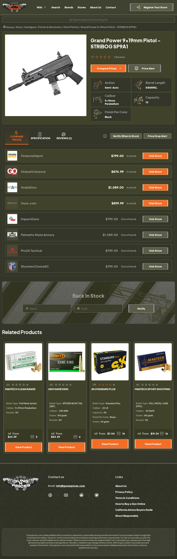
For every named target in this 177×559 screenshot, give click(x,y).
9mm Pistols (70, 27)
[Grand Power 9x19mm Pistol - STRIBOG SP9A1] (45, 75)
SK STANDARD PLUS (103, 389)
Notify (141, 308)
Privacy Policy (124, 491)
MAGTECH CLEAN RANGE (20, 389)
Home (10, 27)
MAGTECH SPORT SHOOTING (152, 389)
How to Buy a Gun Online (130, 503)
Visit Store (155, 155)
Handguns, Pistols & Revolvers (42, 27)
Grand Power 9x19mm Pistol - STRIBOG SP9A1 (108, 27)
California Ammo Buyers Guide (134, 509)
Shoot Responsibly (126, 515)
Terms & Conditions (127, 497)
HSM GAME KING (58, 389)
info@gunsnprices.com (70, 485)
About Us (121, 485)
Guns (19, 27)
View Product (23, 447)
